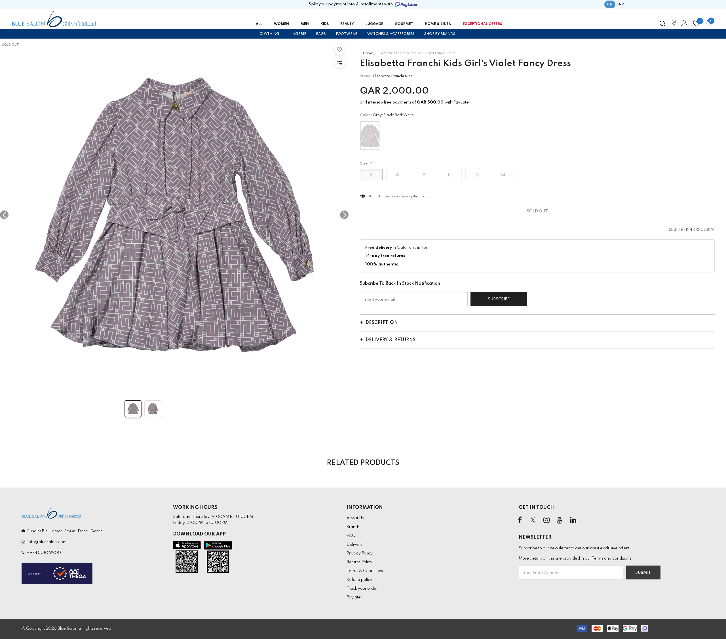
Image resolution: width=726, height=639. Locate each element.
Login (683, 24)
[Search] (662, 23)
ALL (259, 24)
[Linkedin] (573, 520)
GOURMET (404, 24)
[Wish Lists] (339, 49)
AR (621, 4)
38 (370, 196)
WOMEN (281, 24)
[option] (174, 214)
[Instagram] (546, 520)
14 (503, 175)
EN (610, 4)
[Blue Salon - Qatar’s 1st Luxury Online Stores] (53, 19)
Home (368, 53)
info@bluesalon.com (46, 542)
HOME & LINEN (438, 24)
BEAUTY (347, 24)
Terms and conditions (611, 558)
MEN (305, 24)
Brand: (366, 76)
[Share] (339, 62)
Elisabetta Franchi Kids (392, 76)
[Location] (673, 26)
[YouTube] (560, 520)
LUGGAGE (374, 24)
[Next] (344, 214)
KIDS (324, 24)
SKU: (673, 230)
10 (450, 175)
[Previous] (4, 214)
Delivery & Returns (391, 340)
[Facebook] (520, 520)
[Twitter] (533, 520)
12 (476, 175)
